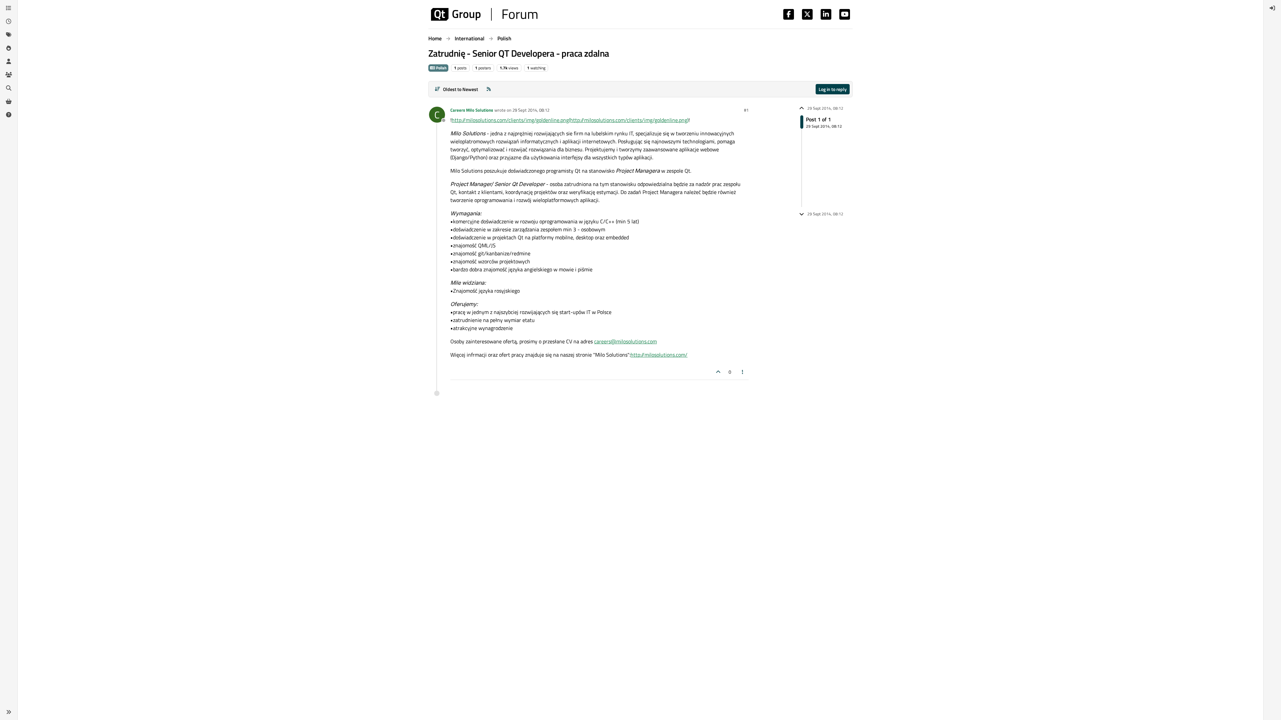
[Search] (9, 88)
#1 (746, 110)
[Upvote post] (718, 372)
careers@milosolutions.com (625, 341)
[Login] (1272, 8)
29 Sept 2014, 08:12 (530, 110)
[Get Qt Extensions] (9, 101)
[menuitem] (1272, 8)
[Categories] (9, 8)
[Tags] (9, 34)
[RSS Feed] (489, 89)
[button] (9, 712)
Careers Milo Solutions (471, 110)
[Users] (9, 61)
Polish (441, 68)
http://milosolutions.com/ (659, 355)
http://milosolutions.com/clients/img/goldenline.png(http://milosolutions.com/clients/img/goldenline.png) (570, 120)
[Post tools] (743, 372)
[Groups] (9, 74)
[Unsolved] (9, 114)
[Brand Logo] (484, 14)
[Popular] (9, 48)
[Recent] (9, 21)
